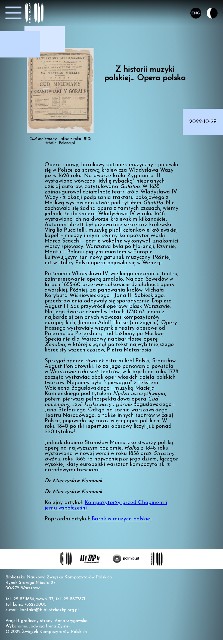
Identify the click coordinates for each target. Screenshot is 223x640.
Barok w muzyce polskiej (121, 519)
